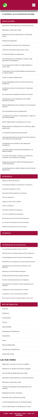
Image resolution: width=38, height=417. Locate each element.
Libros (4, 340)
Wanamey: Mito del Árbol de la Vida (13, 397)
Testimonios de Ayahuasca (11, 349)
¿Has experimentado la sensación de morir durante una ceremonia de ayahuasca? (18, 138)
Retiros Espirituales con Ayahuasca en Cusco (16, 122)
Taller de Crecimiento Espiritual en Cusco (15, 50)
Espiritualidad (6, 327)
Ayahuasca (5, 313)
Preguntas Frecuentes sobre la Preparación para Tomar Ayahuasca (17, 162)
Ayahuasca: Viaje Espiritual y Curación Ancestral (17, 25)
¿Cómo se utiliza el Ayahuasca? (12, 77)
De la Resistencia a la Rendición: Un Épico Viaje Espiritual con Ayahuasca (17, 59)
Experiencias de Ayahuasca (11, 331)
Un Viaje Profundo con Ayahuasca (13, 54)
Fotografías (6, 336)
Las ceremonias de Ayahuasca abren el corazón (17, 94)
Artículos (5, 309)
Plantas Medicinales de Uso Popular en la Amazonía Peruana (19, 106)
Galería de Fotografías (9, 41)
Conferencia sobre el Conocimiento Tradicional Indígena (17, 89)
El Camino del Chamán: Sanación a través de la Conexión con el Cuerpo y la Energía (17, 156)
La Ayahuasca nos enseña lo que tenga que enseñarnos (16, 144)
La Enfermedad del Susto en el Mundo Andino (17, 402)
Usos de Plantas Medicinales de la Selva (15, 373)
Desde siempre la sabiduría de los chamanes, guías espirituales (18, 127)
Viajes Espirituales (8, 354)
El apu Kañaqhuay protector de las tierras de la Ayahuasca (17, 82)
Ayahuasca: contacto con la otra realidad (15, 364)
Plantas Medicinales (8, 345)
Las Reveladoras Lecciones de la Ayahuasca (16, 45)
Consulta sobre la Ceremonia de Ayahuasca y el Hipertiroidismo (17, 150)
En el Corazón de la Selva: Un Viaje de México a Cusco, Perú (17, 66)
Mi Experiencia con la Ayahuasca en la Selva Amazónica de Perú (16, 99)
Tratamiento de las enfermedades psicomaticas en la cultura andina (19, 72)
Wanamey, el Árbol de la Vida (11, 30)
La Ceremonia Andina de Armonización (14, 133)
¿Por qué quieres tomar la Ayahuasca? (14, 111)
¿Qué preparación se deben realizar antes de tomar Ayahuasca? (19, 169)
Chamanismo (6, 318)
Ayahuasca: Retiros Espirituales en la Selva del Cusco (17, 35)
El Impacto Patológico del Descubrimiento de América (16, 387)
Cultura (4, 322)
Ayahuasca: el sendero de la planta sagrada (16, 368)
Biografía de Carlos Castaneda (12, 393)
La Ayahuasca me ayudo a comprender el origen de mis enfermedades (18, 116)
